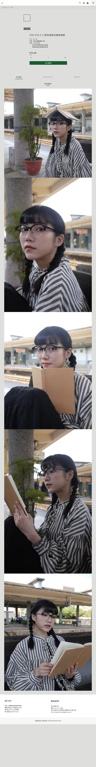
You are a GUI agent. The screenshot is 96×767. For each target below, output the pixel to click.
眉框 (12, 7)
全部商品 (4, 7)
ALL (9, 7)
